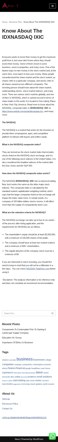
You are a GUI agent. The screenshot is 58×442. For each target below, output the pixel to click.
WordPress (38, 439)
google (28, 368)
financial (20, 368)
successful (7, 384)
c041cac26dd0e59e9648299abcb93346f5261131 (24, 417)
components (27, 365)
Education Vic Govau (12, 337)
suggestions (17, 384)
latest (39, 372)
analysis (5, 360)
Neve (17, 439)
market (45, 373)
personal (24, 377)
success (45, 380)
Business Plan (15, 22)
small (39, 376)
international (26, 373)
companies (8, 364)
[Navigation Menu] (52, 6)
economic (47, 365)
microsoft (6, 377)
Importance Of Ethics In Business (17, 342)
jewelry (33, 373)
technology (26, 384)
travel (33, 384)
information (17, 373)
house (47, 368)
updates (39, 384)
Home (4, 22)
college (48, 360)
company (18, 364)
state (28, 381)
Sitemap (6, 399)
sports (10, 380)
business (25, 359)
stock (32, 381)
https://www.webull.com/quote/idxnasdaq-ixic (22, 111)
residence (31, 377)
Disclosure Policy (10, 404)
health (43, 368)
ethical (4, 368)
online (17, 376)
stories (38, 380)
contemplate (38, 365)
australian (12, 360)
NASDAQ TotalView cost (37, 268)
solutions (47, 376)
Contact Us (7, 408)
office (12, 377)
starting (21, 380)
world (45, 384)
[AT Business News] (10, 6)
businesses (39, 359)
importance (7, 372)
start (15, 380)
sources (5, 380)
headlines (35, 368)
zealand (51, 384)
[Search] (53, 313)
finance (12, 368)
